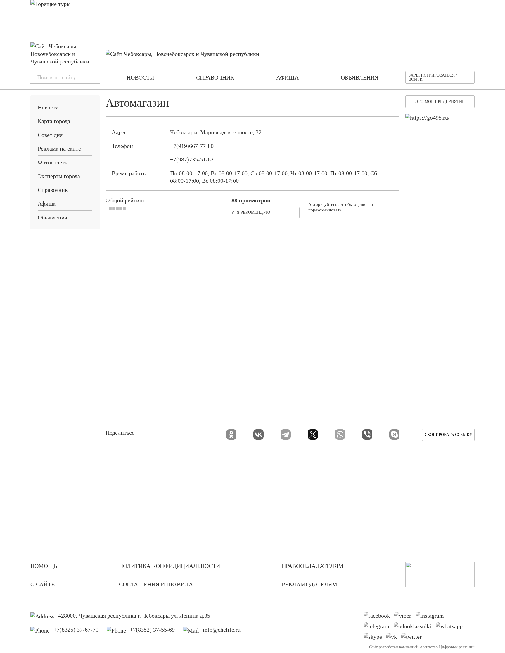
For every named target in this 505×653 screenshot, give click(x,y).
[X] (313, 434)
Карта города (54, 121)
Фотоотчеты (53, 162)
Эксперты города (59, 176)
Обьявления (52, 217)
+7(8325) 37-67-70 (75, 629)
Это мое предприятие (440, 101)
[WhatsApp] (340, 434)
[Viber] (367, 434)
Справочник (53, 190)
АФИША (287, 77)
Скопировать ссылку (448, 435)
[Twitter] (413, 638)
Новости (48, 107)
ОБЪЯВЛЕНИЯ (359, 77)
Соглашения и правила (156, 584)
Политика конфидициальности (169, 566)
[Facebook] (379, 617)
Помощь (43, 566)
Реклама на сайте (59, 148)
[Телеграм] (379, 627)
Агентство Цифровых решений (447, 647)
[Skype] (394, 434)
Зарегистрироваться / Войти (433, 77)
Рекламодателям (309, 584)
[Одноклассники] (231, 434)
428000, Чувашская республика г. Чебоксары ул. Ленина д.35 (134, 615)
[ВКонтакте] (258, 434)
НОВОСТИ (140, 77)
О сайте (42, 584)
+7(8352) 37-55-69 (152, 629)
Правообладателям (312, 566)
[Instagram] (432, 617)
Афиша (47, 203)
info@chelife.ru (222, 629)
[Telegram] (286, 434)
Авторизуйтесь (323, 204)
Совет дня (50, 135)
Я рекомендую (253, 212)
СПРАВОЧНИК (215, 77)
